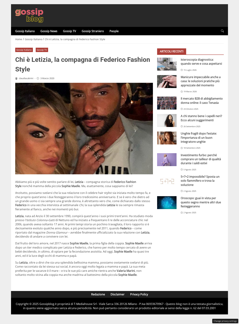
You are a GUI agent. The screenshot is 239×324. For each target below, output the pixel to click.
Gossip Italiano (25, 31)
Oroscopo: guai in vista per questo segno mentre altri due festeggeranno (201, 202)
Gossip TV (69, 31)
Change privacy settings (225, 320)
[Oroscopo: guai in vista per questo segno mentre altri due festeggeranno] (167, 202)
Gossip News (48, 31)
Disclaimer (118, 294)
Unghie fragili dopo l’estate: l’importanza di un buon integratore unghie (199, 138)
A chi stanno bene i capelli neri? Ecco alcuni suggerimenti (201, 118)
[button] (222, 31)
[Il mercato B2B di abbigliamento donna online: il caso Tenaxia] (167, 103)
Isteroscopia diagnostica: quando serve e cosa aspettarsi (201, 61)
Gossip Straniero (93, 31)
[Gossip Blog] (29, 15)
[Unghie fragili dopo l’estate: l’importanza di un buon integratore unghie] (167, 138)
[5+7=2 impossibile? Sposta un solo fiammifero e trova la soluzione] (167, 181)
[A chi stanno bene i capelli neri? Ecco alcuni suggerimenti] (167, 120)
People (114, 31)
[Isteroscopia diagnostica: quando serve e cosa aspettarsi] (167, 64)
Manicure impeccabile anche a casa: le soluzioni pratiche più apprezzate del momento (201, 81)
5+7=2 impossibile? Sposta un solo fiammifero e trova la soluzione (200, 181)
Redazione (98, 294)
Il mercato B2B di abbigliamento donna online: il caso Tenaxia (202, 100)
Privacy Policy (139, 294)
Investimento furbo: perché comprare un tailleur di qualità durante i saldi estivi (201, 159)
